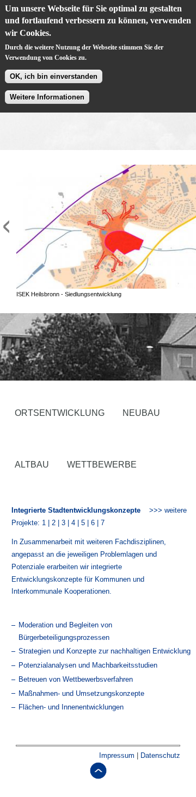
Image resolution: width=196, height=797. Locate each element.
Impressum (116, 755)
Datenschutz (160, 755)
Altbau (32, 464)
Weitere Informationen (47, 97)
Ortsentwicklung (60, 413)
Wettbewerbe (102, 464)
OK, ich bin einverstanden (53, 76)
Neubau (141, 413)
